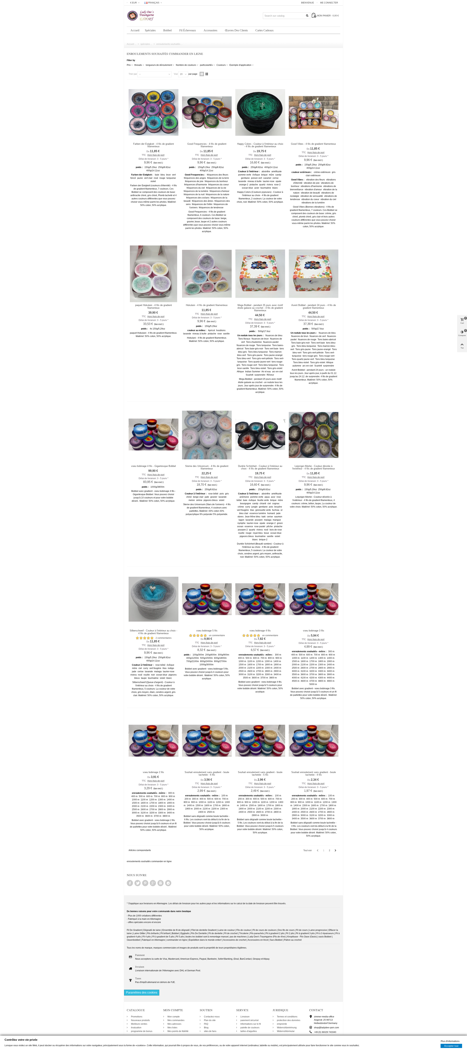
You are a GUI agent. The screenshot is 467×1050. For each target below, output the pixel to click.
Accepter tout (451, 1045)
